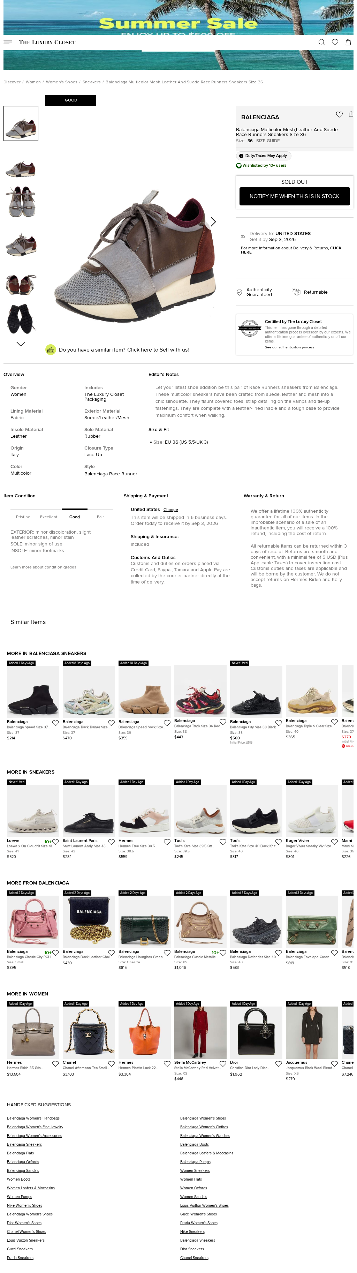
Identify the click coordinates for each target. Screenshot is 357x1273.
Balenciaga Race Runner (110, 474)
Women (33, 82)
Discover (12, 82)
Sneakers (92, 82)
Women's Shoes (62, 82)
